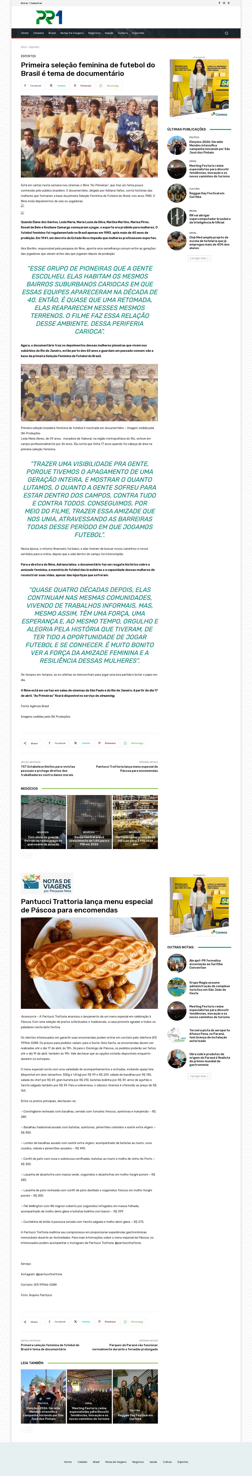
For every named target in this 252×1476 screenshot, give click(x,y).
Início (24, 47)
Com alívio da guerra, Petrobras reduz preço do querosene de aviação (43, 840)
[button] (226, 33)
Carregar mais (198, 258)
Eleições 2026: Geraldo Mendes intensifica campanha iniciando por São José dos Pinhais (209, 147)
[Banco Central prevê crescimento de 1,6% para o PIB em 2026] (89, 822)
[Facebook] (219, 3)
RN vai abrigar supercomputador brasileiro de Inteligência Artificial (210, 219)
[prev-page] (23, 855)
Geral (192, 161)
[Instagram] (224, 3)
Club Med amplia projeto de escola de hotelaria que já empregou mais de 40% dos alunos (209, 243)
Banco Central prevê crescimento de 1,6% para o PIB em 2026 (89, 840)
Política (194, 137)
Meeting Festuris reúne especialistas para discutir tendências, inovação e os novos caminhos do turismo (209, 171)
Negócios (43, 832)
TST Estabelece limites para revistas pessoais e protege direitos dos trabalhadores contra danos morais (48, 771)
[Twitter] (228, 3)
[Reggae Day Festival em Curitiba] (176, 193)
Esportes (34, 47)
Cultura (194, 189)
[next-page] (29, 855)
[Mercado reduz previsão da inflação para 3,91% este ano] (135, 822)
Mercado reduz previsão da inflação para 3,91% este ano (135, 840)
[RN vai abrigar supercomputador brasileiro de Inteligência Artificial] (176, 217)
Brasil (193, 211)
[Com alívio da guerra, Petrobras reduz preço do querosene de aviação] (43, 822)
